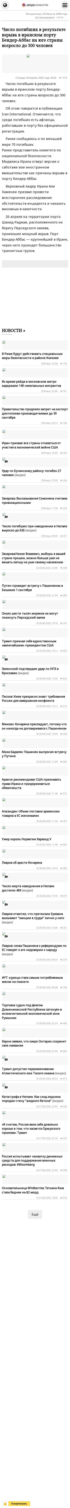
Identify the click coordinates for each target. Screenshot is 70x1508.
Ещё (35, 1214)
